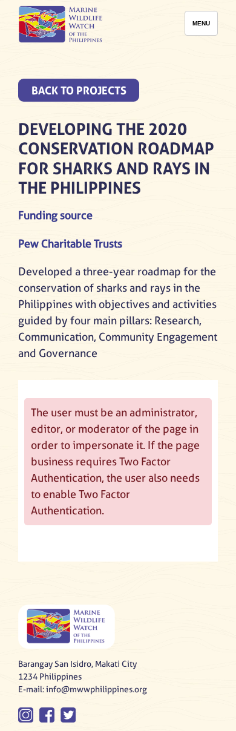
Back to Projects (78, 90)
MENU (201, 23)
